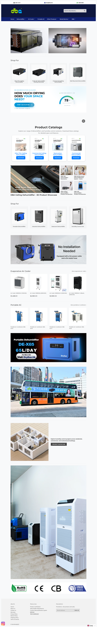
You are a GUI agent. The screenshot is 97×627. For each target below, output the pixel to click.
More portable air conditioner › (78, 305)
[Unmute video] (83, 121)
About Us (13, 608)
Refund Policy (14, 616)
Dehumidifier (21, 19)
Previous (14, 40)
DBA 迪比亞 (16, 624)
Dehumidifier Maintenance (37, 608)
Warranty (13, 612)
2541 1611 (17, 2)
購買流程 (32, 612)
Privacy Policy (14, 614)
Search (12, 607)
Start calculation (23, 105)
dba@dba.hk (49, 2)
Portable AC (41, 19)
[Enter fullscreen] (56, 168)
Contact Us (13, 610)
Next (83, 40)
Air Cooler (31, 19)
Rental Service (64, 19)
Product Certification (35, 607)
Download (21, 158)
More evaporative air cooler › (79, 271)
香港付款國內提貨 (34, 614)
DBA (73, 19)
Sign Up (77, 610)
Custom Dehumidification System (38, 610)
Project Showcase (58, 444)
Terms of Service (15, 619)
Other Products (51, 19)
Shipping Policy (14, 617)
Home (12, 19)
